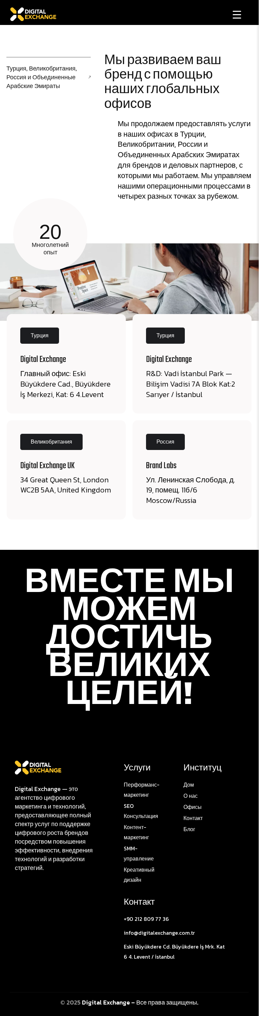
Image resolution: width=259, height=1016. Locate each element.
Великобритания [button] (51, 441)
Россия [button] (165, 441)
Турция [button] (40, 335)
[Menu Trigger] (237, 14)
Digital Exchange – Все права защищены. (140, 1002)
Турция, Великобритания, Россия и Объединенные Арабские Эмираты (41, 77)
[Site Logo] (38, 767)
